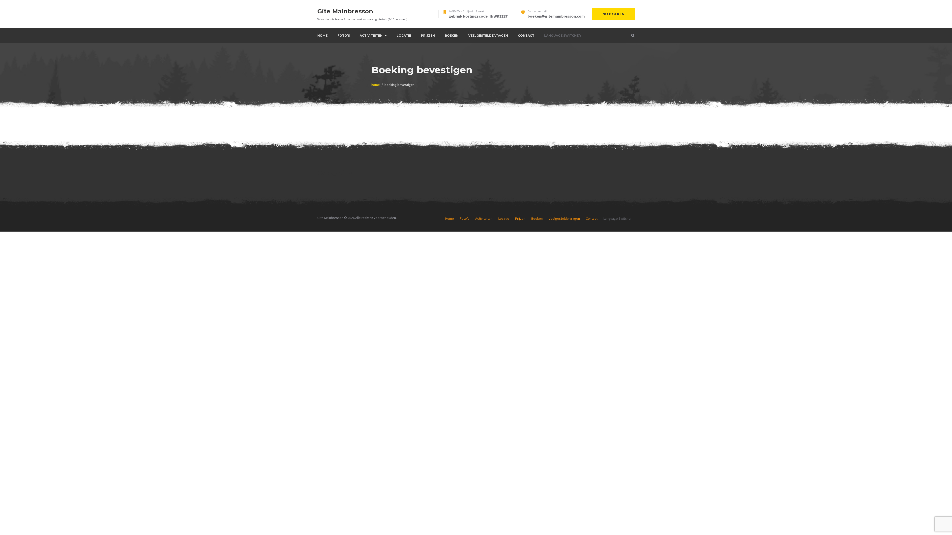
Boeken (451, 35)
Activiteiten (371, 35)
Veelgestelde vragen (488, 35)
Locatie (404, 35)
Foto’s (343, 35)
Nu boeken (613, 14)
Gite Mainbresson (345, 11)
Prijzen (428, 35)
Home (322, 35)
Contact (526, 35)
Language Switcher (562, 35)
